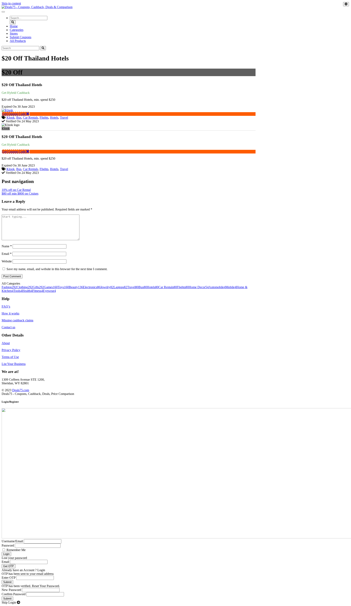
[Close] (346, 4)
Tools (17, 291)
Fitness (37, 291)
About (6, 343)
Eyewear (49, 291)
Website (7, 261)
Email (7, 253)
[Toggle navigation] (3, 11)
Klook (10, 117)
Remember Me (16, 550)
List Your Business (14, 364)
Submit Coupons (20, 37)
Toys (63, 287)
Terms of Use (10, 357)
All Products (18, 41)
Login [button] (41, 570)
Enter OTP (8, 577)
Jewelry (107, 287)
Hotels (54, 117)
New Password (11, 590)
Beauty (76, 287)
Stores (14, 33)
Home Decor (199, 287)
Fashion (9, 287)
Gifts (38, 287)
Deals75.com (20, 390)
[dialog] (175, 502)
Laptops (120, 287)
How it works (10, 313)
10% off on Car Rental (16, 190)
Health (27, 291)
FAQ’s (6, 306)
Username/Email (12, 541)
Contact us (8, 327)
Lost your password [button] (14, 558)
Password (8, 545)
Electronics (91, 287)
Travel (64, 117)
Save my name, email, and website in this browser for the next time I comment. (56, 269)
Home (14, 26)
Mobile (230, 287)
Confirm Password (14, 594)
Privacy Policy (11, 350)
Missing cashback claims (17, 320)
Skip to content (11, 3)
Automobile (217, 287)
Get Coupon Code (14, 114)
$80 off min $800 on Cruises (20, 193)
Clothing (25, 287)
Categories (16, 30)
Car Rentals (30, 117)
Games (51, 287)
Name (7, 246)
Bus (18, 117)
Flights (44, 117)
